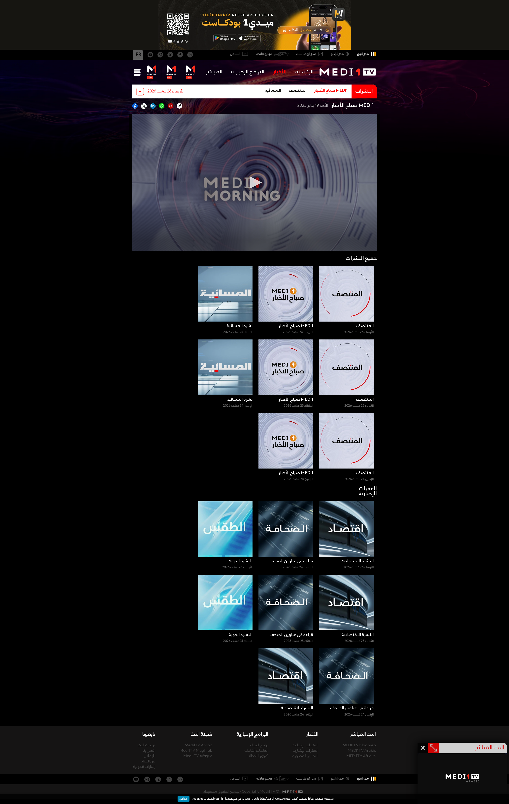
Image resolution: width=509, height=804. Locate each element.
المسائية (273, 91)
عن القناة (148, 761)
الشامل (235, 54)
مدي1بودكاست (306, 54)
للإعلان (149, 756)
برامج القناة (259, 745)
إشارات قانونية (144, 767)
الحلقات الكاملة (256, 750)
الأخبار (280, 72)
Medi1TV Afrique (197, 756)
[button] (254, 182)
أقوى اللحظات (257, 756)
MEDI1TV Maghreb (359, 745)
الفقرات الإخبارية (305, 750)
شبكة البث (201, 734)
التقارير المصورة (305, 756)
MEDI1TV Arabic (362, 750)
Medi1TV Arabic (198, 745)
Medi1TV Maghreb (196, 750)
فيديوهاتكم (264, 54)
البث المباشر (363, 734)
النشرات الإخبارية (305, 745)
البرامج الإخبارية (247, 72)
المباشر (214, 72)
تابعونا (148, 734)
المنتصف (297, 91)
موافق (183, 798)
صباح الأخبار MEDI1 (331, 91)
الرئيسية (304, 72)
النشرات (364, 91)
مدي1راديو (337, 54)
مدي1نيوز (363, 54)
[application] (254, 182)
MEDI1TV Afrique (361, 756)
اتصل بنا (149, 750)
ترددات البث (146, 745)
